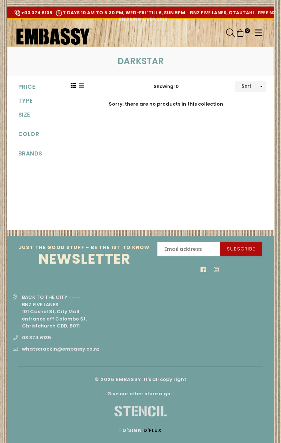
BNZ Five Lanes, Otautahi (221, 13)
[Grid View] (73, 86)
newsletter (84, 256)
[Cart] (240, 32)
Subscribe (241, 248)
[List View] (81, 86)
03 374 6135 (36, 337)
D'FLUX (152, 430)
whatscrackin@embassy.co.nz (61, 348)
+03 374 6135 (36, 13)
